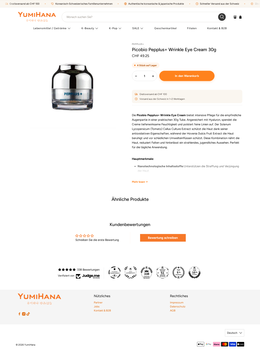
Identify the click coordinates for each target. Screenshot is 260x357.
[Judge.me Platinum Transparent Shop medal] (114, 272)
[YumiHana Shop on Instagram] (24, 314)
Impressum (176, 302)
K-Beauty (87, 28)
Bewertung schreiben (163, 238)
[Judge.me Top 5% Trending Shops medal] (178, 272)
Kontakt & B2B (217, 28)
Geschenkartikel (165, 28)
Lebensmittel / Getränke (50, 28)
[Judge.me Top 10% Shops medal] (194, 272)
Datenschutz (177, 306)
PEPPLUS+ (138, 44)
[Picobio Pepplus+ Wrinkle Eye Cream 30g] (73, 86)
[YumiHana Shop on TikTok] (28, 314)
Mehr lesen (138, 181)
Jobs (97, 306)
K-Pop (113, 28)
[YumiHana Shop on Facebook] (19, 314)
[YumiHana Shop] (37, 17)
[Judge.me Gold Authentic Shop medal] (130, 272)
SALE (135, 28)
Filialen (192, 28)
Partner (98, 302)
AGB (172, 310)
